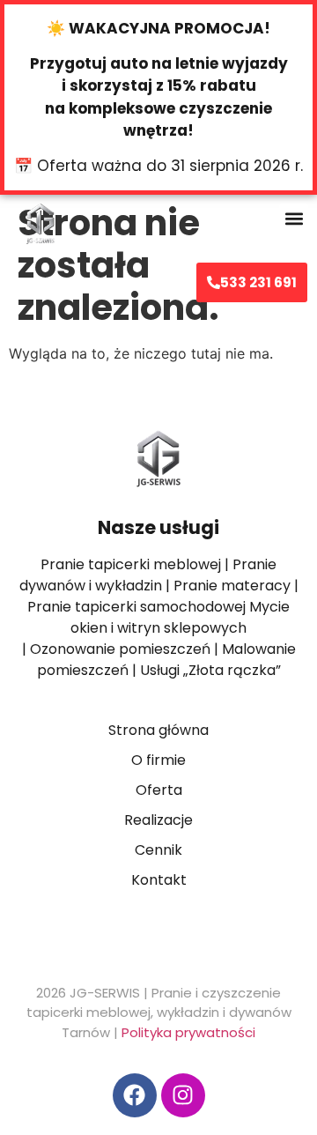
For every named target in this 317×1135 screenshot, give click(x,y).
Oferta (159, 790)
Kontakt (159, 880)
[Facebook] (135, 1095)
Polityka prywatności (188, 1032)
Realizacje (158, 820)
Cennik (158, 850)
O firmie (158, 760)
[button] (293, 218)
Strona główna (158, 730)
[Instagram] (183, 1095)
